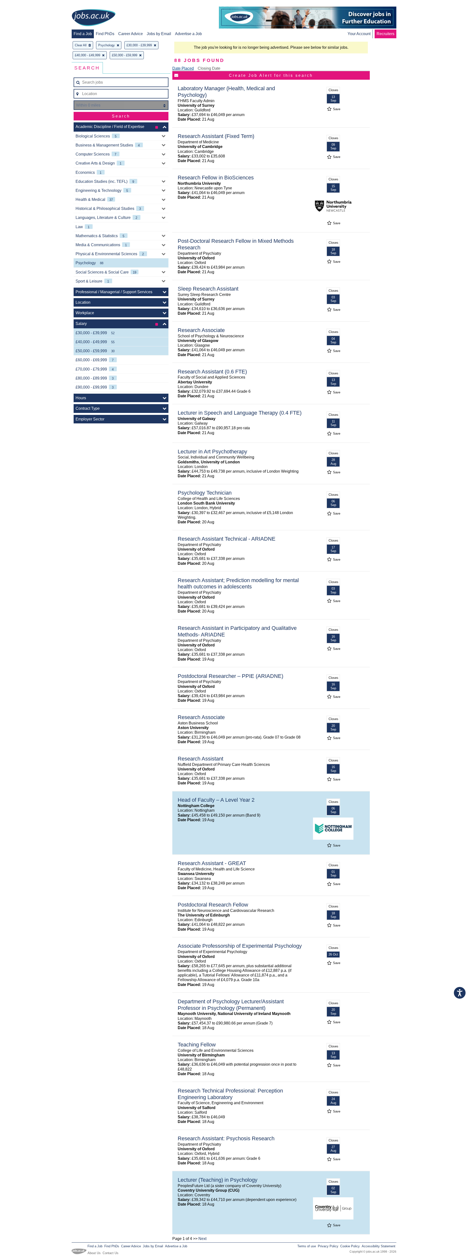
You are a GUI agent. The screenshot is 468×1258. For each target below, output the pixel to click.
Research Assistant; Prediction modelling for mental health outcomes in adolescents (238, 583)
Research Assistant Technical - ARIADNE (226, 539)
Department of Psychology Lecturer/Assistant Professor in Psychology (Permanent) (231, 1004)
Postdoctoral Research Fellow (213, 905)
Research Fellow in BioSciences (216, 178)
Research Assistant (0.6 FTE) (212, 372)
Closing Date (209, 68)
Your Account (359, 34)
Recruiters (385, 34)
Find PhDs (105, 34)
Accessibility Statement (378, 1246)
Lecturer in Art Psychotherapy (212, 452)
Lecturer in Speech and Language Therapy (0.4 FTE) (240, 413)
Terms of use (306, 1246)
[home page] (94, 18)
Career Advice (130, 34)
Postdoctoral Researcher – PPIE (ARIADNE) (230, 676)
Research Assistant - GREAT (212, 863)
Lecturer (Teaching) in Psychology (217, 1180)
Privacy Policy (328, 1246)
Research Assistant (200, 759)
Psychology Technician (205, 493)
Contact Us (110, 1253)
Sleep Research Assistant (208, 289)
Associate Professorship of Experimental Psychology (240, 946)
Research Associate (201, 330)
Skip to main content (19, 4)
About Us (94, 1253)
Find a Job (83, 34)
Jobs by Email (159, 34)
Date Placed (183, 68)
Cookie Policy (350, 1246)
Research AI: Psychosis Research (226, 1138)
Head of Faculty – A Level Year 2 (216, 800)
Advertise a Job (188, 34)
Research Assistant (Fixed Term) (216, 136)
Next (202, 1239)
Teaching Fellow (197, 1045)
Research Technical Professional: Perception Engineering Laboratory (230, 1094)
